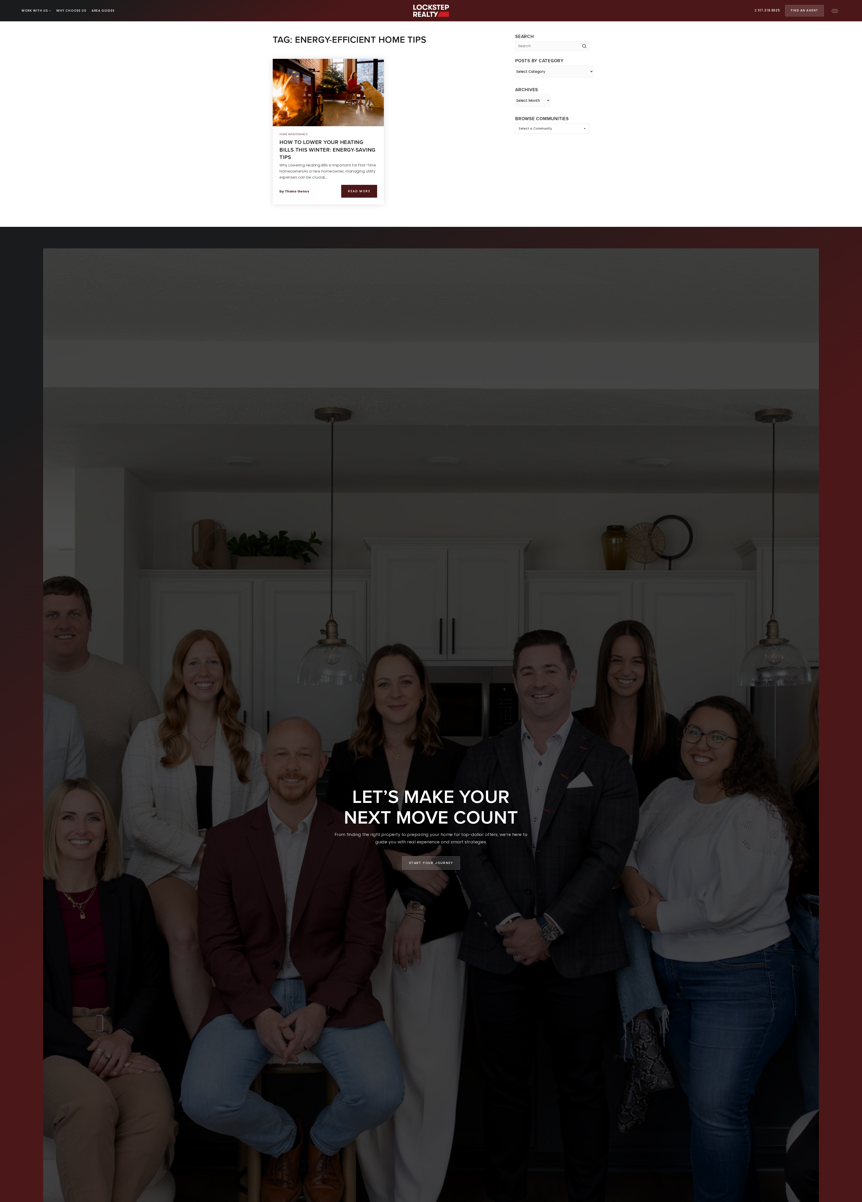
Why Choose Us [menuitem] (71, 11)
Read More (359, 191)
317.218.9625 (768, 10)
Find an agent (804, 10)
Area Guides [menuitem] (103, 11)
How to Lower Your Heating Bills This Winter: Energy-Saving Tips (327, 149)
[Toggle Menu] (834, 10)
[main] (431, 113)
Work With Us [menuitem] (35, 11)
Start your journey (431, 863)
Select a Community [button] (535, 128)
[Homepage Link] (431, 10)
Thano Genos (297, 191)
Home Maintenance (293, 134)
